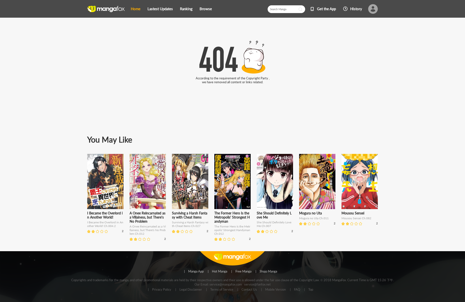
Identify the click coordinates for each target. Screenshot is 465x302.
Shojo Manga (268, 271)
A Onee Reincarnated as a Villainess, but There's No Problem (147, 217)
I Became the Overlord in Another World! (105, 215)
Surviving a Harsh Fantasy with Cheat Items (189, 215)
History (356, 9)
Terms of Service (221, 289)
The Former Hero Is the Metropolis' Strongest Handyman (232, 217)
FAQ (297, 289)
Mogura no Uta (310, 213)
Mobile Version (275, 289)
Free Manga (243, 271)
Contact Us (249, 289)
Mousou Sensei (352, 213)
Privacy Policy (161, 289)
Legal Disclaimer (190, 289)
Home (135, 9)
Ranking (186, 9)
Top (310, 289)
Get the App (326, 9)
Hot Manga (219, 271)
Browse (206, 9)
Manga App (196, 271)
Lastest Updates (160, 9)
